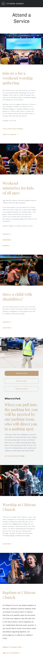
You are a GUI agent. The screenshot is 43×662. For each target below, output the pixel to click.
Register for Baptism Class (12, 647)
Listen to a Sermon (9, 134)
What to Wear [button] (21, 381)
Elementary (7, 240)
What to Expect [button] (21, 389)
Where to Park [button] (21, 373)
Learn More (7, 328)
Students (6, 245)
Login (31, 4)
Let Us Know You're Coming (12, 128)
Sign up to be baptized (11, 653)
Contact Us (6, 322)
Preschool (6, 234)
